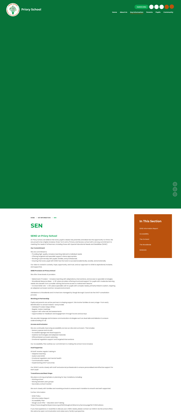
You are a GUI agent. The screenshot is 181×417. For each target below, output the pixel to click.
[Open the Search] (167, 7)
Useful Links (141, 7)
